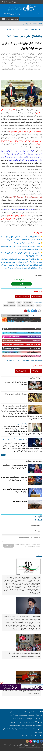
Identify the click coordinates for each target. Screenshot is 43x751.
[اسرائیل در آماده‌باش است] (35, 504)
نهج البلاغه (29, 718)
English (4, 2)
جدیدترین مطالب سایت (34, 461)
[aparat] (30, 741)
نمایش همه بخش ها (12, 19)
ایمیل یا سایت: (36, 531)
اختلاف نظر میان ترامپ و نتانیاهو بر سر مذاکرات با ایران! (22, 46)
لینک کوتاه (32, 315)
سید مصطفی (31, 715)
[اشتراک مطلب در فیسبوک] (35, 311)
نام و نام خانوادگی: (35, 525)
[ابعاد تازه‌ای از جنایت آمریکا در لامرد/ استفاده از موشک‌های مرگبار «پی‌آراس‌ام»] (35, 480)
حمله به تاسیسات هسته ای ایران (25, 305)
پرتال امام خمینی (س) (28, 722)
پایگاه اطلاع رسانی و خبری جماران (17, 745)
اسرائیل (38, 305)
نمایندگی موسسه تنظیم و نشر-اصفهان (33, 729)
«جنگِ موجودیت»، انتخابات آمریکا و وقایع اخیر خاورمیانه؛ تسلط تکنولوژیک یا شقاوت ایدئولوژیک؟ (21, 248)
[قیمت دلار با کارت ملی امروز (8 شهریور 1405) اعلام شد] (35, 385)
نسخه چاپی (25, 29)
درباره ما (33, 736)
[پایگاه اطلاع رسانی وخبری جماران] (21, 8)
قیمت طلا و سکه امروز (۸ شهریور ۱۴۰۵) (16, 394)
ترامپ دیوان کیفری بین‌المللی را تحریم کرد (26, 243)
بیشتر (3, 455)
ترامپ (19, 302)
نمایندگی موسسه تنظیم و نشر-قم (17, 725)
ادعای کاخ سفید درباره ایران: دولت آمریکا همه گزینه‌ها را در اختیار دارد (15, 466)
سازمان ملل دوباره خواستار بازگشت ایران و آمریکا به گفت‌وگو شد (15, 490)
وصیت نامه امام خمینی (21, 715)
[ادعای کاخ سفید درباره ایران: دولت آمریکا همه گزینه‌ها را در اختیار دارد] (35, 468)
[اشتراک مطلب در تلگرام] (28, 311)
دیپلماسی (26, 23)
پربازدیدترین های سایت (34, 377)
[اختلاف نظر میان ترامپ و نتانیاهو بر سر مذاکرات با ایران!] (21, 93)
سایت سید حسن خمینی (16, 722)
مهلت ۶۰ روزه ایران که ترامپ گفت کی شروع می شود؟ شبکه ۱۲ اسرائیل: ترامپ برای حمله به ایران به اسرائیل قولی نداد (21, 238)
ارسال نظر (8, 545)
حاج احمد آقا (39, 715)
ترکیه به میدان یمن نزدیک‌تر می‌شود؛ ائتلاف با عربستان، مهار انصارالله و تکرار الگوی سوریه (24, 655)
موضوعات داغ (37, 291)
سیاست (34, 23)
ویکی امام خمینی (38, 732)
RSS (41, 736)
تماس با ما (24, 736)
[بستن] (1, 683)
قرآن (24, 718)
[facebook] (41, 741)
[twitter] (37, 741)
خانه (40, 23)
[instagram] (27, 741)
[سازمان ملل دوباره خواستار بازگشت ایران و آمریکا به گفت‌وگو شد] (35, 492)
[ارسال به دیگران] (39, 311)
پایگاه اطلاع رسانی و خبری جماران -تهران (24, 36)
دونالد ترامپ (11, 302)
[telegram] (34, 741)
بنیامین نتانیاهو (27, 302)
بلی (21, 284)
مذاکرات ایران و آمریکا (22, 296)
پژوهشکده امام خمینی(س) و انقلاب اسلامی (13, 729)
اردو (15, 2)
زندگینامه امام (24, 712)
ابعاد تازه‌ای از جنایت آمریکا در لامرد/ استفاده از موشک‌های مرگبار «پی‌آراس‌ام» (14, 478)
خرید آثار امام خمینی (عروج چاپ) (34, 725)
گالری (12, 715)
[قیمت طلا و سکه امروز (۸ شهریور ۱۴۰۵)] (35, 397)
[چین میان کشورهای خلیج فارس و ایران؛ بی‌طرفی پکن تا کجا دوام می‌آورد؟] (21, 679)
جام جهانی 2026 (36, 296)
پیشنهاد (39, 556)
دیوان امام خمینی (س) (13, 712)
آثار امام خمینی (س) (17, 718)
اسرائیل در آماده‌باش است (20, 501)
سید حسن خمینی (38, 718)
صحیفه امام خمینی (34, 712)
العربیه (10, 2)
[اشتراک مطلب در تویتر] (32, 311)
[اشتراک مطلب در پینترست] (25, 311)
